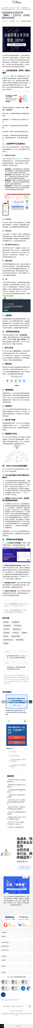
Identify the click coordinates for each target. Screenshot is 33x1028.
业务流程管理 (6, 76)
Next (30, 701)
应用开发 (24, 632)
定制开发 (6, 643)
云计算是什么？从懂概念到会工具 (16, 827)
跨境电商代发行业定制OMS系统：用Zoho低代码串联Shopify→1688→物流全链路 (16, 712)
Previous (2, 701)
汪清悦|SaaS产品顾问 (26, 21)
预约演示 (16, 742)
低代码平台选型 (16, 636)
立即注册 (16, 737)
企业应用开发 (8, 898)
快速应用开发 (19, 639)
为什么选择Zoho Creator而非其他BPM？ (18, 765)
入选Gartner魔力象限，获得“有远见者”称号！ (18, 760)
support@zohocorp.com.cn (11, 999)
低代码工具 (16, 632)
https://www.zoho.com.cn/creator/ (14, 612)
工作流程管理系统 (25, 7)
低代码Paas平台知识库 (14, 7)
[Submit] (29, 1006)
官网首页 (6, 7)
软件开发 (6, 636)
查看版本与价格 (24, 867)
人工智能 (6, 543)
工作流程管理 (15, 622)
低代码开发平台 (18, 158)
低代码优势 (6, 632)
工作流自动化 (17, 625)
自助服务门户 (16, 425)
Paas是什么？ (14, 751)
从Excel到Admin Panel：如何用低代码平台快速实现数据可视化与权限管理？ (16, 802)
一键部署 (20, 353)
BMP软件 (6, 622)
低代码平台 (6, 629)
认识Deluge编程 (15, 755)
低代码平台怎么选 (8, 639)
